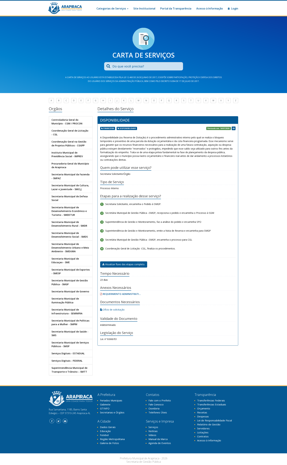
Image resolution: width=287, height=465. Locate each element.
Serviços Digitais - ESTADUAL (68, 353)
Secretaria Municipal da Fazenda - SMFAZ (70, 176)
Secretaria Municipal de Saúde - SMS (69, 333)
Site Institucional (144, 8)
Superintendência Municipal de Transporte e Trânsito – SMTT (69, 369)
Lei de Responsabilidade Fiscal (214, 420)
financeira (108, 128)
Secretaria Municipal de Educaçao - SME (65, 260)
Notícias (153, 431)
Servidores (203, 428)
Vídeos (152, 435)
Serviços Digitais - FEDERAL (66, 360)
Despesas (203, 416)
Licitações (202, 432)
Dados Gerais (108, 427)
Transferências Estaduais (211, 404)
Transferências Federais (211, 400)
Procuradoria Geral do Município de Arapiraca (70, 165)
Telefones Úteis (157, 412)
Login (234, 8)
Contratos (203, 436)
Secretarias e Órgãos (112, 412)
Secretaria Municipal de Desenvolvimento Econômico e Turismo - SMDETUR (69, 211)
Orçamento (203, 408)
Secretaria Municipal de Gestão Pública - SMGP (69, 282)
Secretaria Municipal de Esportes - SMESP (70, 271)
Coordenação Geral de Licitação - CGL (69, 132)
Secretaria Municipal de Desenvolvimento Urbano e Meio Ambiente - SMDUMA (70, 247)
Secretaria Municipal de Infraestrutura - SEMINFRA (66, 311)
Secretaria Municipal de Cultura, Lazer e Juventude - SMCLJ (70, 187)
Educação (105, 431)
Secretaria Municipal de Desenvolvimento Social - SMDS (69, 234)
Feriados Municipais (111, 400)
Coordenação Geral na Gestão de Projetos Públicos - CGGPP (68, 143)
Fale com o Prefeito (159, 400)
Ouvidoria (153, 408)
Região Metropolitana (112, 439)
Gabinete (105, 404)
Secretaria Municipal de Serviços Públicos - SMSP (70, 344)
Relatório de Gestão (208, 424)
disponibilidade (128, 128)
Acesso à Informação (209, 8)
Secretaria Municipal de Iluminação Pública (65, 300)
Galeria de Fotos (109, 443)
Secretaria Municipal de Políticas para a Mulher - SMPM (70, 322)
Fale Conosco (156, 404)
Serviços (153, 427)
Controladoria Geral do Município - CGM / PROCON (66, 121)
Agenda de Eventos (159, 443)
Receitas (202, 412)
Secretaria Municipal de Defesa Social (69, 198)
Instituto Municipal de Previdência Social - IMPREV (67, 154)
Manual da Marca (158, 439)
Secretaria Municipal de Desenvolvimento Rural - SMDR (69, 223)
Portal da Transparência (175, 8)
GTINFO (104, 408)
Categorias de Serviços (111, 8)
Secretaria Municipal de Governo (70, 291)
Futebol (104, 435)
